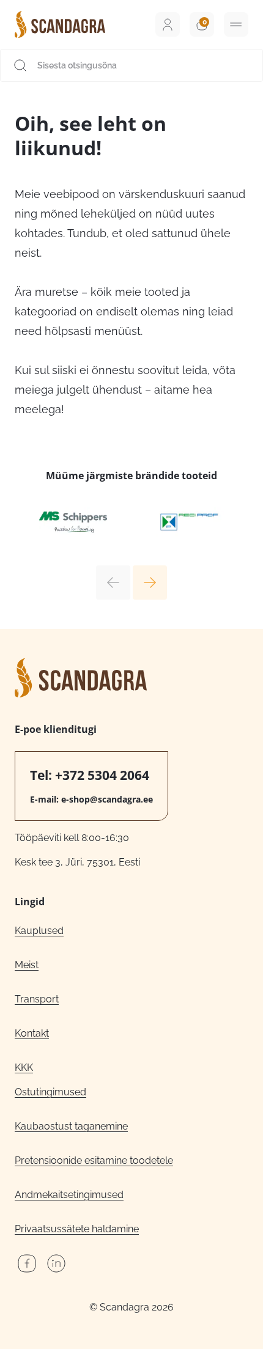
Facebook (27, 1263)
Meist (27, 965)
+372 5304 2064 (102, 775)
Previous (113, 582)
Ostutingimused (50, 1092)
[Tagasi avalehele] (60, 24)
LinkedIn (56, 1263)
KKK (24, 1067)
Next (150, 582)
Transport (37, 999)
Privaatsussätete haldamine (77, 1229)
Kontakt (32, 1033)
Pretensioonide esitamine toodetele (94, 1160)
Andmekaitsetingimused (69, 1194)
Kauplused (39, 930)
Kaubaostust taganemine (71, 1126)
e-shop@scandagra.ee (107, 799)
